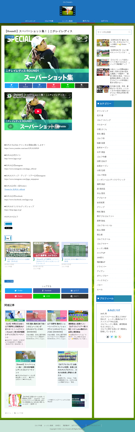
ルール (100, 289)
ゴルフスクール (103, 239)
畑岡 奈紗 (101, 184)
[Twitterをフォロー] (111, 336)
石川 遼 (100, 116)
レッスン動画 (102, 248)
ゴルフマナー (102, 244)
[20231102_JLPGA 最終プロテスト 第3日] (74, 249)
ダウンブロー (102, 276)
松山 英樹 (101, 230)
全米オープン (102, 147)
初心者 (100, 235)
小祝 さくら (102, 129)
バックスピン (102, 280)
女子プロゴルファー (78, 425)
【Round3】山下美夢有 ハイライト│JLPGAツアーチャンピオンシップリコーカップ (47, 261)
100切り (100, 257)
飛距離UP (101, 262)
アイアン (101, 271)
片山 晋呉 (101, 193)
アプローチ (101, 198)
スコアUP (101, 253)
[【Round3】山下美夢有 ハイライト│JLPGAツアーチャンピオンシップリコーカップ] (46, 249)
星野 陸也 (101, 221)
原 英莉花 (101, 189)
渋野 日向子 (102, 161)
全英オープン (102, 166)
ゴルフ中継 (10, 281)
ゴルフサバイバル (104, 225)
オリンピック (102, 111)
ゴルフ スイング (104, 120)
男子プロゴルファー (105, 216)
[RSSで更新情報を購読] (119, 336)
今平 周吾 (101, 152)
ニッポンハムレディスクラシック (111, 180)
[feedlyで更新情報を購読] (115, 336)
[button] (81, 85)
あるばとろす (114, 310)
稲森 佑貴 (101, 143)
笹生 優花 (101, 134)
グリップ (101, 207)
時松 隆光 (101, 212)
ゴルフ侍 (101, 138)
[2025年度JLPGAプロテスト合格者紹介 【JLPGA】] (17, 249)
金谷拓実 (101, 202)
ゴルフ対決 (101, 175)
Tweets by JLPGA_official (14, 189)
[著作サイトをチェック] (107, 336)
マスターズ (101, 125)
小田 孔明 (101, 170)
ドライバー (101, 267)
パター (100, 285)
